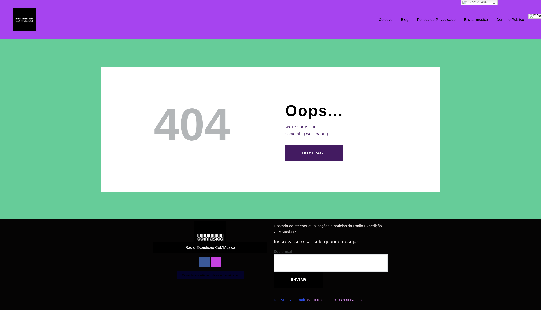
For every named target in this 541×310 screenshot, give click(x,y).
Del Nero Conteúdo (290, 300)
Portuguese (478, 2)
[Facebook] (204, 262)
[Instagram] (216, 262)
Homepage (314, 153)
